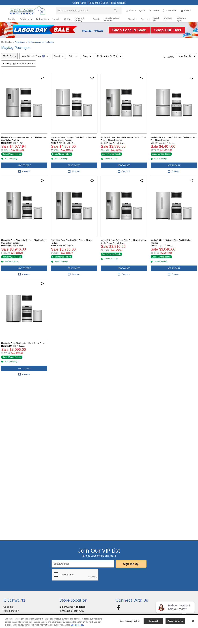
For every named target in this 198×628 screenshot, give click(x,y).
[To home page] (27, 10)
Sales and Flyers (181, 19)
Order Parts (79, 2)
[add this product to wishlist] (42, 78)
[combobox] (34, 56)
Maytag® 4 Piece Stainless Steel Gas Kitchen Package (124, 240)
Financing (132, 19)
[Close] (193, 621)
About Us (156, 19)
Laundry (56, 19)
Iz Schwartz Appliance (73, 606)
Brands (96, 19)
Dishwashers (42, 19)
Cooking (12, 19)
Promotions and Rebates (111, 19)
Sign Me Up (131, 564)
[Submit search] (115, 10)
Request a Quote (98, 2)
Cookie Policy (77, 625)
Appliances (20, 42)
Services (145, 19)
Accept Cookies (175, 621)
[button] (127, 10)
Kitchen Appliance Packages (41, 42)
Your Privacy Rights (129, 621)
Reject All (153, 621)
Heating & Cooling (79, 19)
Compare (26, 171)
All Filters (11, 56)
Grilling (67, 19)
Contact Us (168, 19)
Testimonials (118, 2)
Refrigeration (26, 19)
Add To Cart (24, 165)
